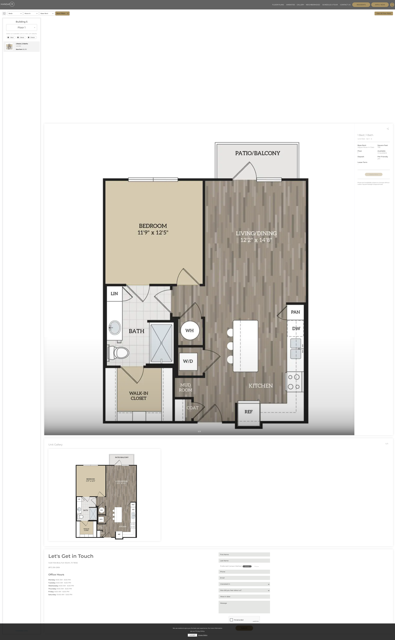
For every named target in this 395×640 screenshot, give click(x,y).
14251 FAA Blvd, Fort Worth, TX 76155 (63, 563)
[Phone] (392, 5)
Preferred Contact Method (231, 566)
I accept (192, 635)
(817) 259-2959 (54, 567)
